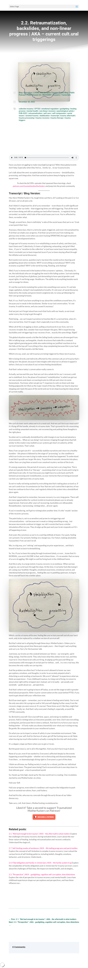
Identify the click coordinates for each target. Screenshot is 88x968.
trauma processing (26, 118)
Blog (20, 93)
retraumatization (35, 113)
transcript (55, 116)
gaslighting (64, 109)
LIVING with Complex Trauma (45, 93)
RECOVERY (46, 95)
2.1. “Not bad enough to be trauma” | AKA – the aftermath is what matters (39, 834)
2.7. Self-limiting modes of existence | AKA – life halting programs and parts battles (43, 848)
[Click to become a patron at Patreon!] (44, 820)
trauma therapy (57, 118)
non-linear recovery (47, 111)
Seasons (56, 95)
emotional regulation (50, 109)
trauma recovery (42, 118)
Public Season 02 (34, 95)
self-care (47, 113)
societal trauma (31, 116)
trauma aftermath (67, 116)
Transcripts (66, 95)
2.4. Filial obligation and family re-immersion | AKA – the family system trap (40, 863)
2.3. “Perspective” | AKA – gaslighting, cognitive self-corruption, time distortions (42, 874)
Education (28, 93)
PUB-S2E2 (23, 113)
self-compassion (59, 113)
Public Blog (63, 93)
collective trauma (26, 109)
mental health (32, 111)
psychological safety (65, 111)
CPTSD (37, 109)
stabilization (45, 116)
